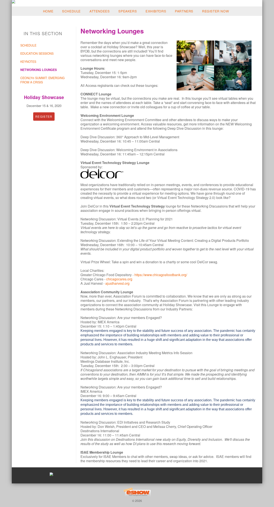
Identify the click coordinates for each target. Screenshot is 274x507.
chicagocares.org (119, 279)
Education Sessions (37, 53)
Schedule (71, 11)
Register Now (215, 11)
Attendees (99, 11)
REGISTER (43, 116)
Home (48, 11)
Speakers (127, 11)
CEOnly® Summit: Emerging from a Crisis (42, 80)
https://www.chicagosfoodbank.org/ (160, 274)
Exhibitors (156, 11)
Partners (184, 11)
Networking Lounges (38, 70)
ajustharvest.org (117, 283)
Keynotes (28, 61)
